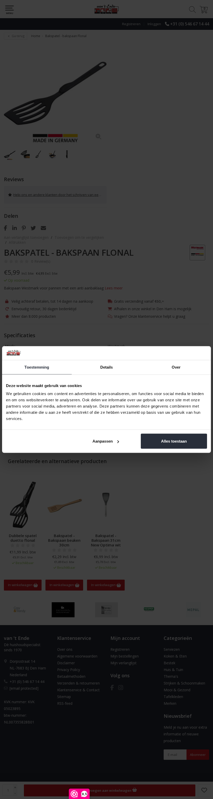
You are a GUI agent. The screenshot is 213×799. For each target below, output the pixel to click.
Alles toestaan (174, 441)
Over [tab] (176, 367)
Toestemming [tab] (36, 367)
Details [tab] (106, 367)
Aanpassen (102, 441)
